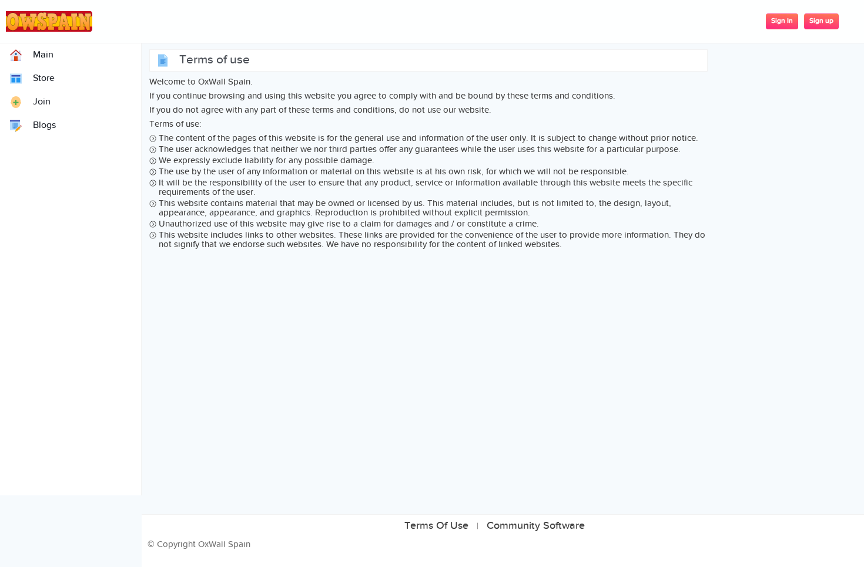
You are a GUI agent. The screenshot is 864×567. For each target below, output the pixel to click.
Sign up (821, 21)
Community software (536, 526)
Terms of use (436, 526)
